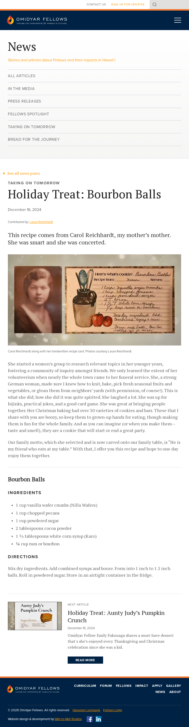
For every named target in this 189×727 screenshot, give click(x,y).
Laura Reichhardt (41, 222)
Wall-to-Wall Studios (68, 719)
